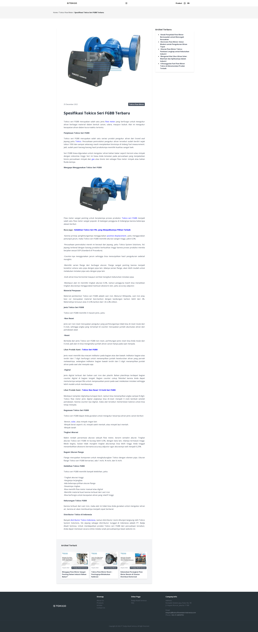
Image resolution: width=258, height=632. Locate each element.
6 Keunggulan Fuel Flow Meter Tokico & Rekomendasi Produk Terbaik (172, 66)
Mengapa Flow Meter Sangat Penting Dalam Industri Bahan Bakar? (74, 574)
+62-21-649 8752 (177, 615)
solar (73, 421)
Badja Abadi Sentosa (139, 600)
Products (100, 603)
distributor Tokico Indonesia (82, 520)
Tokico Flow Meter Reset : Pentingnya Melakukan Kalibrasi (101, 574)
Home (55, 12)
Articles (99, 605)
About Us (100, 600)
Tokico (78, 141)
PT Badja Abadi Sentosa (79, 568)
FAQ (132, 603)
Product (179, 3)
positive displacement (116, 236)
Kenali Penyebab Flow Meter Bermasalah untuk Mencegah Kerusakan (172, 37)
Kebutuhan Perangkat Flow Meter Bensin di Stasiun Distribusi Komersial (132, 574)
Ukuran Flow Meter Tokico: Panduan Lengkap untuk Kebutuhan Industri (174, 51)
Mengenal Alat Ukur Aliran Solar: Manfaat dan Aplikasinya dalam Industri (173, 58)
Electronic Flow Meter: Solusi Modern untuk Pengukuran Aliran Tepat (173, 44)
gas (93, 159)
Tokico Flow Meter (66, 12)
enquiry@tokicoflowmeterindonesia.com (181, 612)
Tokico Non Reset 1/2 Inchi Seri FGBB (99, 390)
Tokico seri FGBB (129, 218)
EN (188, 3)
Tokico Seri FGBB (90, 349)
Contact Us (101, 608)
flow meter (110, 121)
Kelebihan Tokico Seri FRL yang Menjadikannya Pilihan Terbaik (102, 230)
